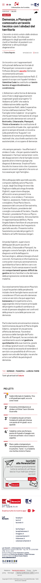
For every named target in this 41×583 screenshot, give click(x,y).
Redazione (7, 570)
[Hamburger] (3, 5)
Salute (13, 11)
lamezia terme (32, 371)
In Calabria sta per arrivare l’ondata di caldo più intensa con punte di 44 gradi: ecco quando (20, 421)
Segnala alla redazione (18, 570)
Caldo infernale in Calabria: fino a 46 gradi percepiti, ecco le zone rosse (22, 398)
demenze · (11, 371)
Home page (5, 11)
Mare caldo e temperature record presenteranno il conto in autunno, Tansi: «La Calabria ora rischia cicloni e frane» (22, 447)
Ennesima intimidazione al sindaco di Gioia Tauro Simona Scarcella (21, 409)
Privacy (29, 570)
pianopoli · (21, 371)
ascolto (23, 71)
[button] (36, 12)
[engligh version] (7, 4)
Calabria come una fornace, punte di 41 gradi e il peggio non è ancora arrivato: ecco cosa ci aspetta (22, 434)
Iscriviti (32, 479)
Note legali (11, 573)
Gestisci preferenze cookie (25, 573)
